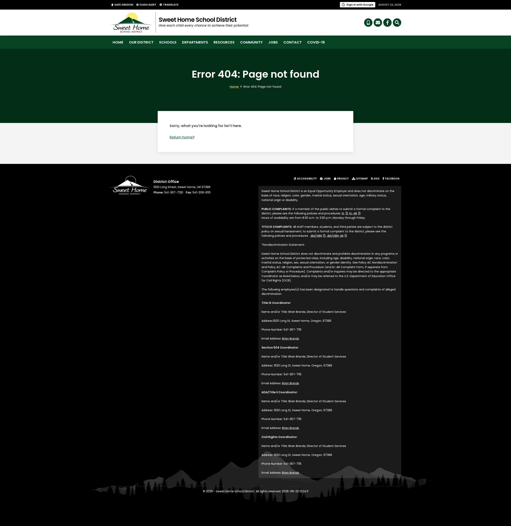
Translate (170, 5)
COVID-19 (316, 42)
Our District (141, 42)
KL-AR (354, 213)
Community (251, 42)
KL (345, 213)
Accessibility (307, 178)
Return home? (182, 137)
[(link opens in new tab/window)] (387, 22)
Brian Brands (290, 339)
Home (118, 42)
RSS (376, 178)
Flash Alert (149, 5)
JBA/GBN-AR (337, 236)
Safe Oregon (124, 5)
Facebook (393, 178)
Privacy (343, 178)
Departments (195, 42)
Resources (224, 42)
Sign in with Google (360, 5)
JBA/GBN (317, 236)
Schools (167, 42)
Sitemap (362, 178)
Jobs (273, 42)
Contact (292, 42)
